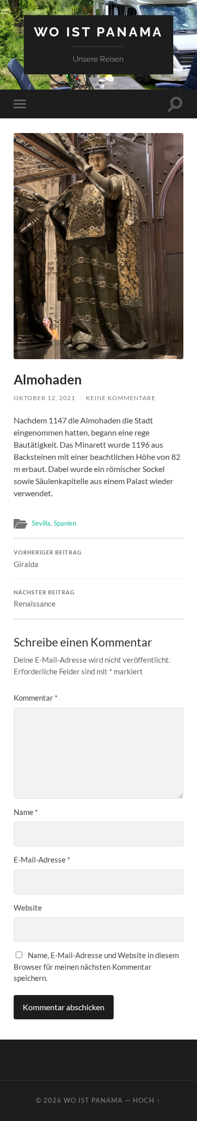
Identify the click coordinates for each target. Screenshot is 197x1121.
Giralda (48, 559)
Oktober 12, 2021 (44, 398)
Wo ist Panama (98, 31)
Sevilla (41, 523)
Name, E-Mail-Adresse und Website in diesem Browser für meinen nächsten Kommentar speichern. (96, 966)
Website (28, 907)
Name (26, 811)
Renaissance (44, 599)
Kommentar (36, 697)
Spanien (65, 523)
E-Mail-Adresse (42, 859)
